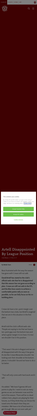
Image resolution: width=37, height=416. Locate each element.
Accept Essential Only (18, 209)
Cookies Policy (27, 203)
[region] (18, 208)
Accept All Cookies (18, 214)
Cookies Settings (18, 219)
